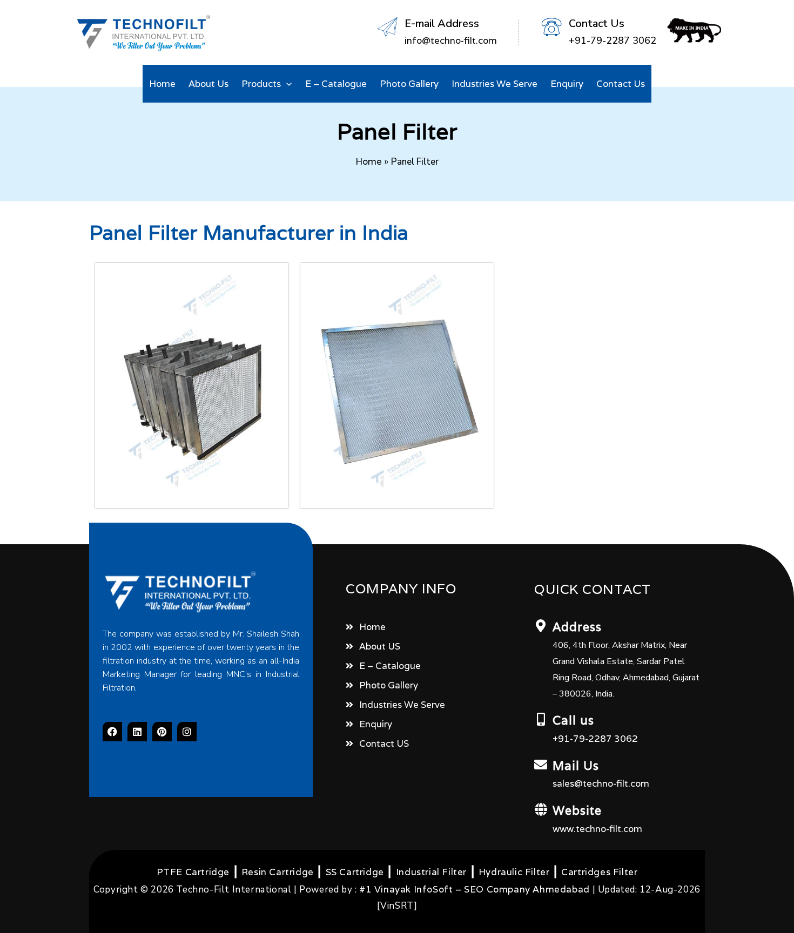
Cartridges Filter (599, 872)
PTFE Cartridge (193, 872)
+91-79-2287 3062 (595, 739)
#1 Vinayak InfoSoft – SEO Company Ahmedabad (474, 889)
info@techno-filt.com (451, 40)
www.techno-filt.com (597, 829)
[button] (286, 84)
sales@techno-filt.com (601, 783)
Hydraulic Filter (514, 872)
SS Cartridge (355, 872)
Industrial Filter (431, 872)
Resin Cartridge (277, 872)
